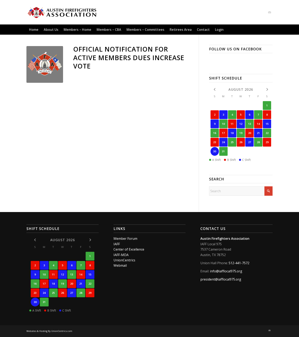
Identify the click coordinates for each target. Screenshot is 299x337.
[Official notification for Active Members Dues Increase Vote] (44, 64)
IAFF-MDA (121, 255)
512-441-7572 (239, 263)
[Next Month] (267, 89)
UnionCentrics (124, 260)
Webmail (120, 265)
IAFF (116, 244)
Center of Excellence (128, 249)
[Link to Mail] (269, 12)
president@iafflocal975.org (220, 279)
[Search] (270, 29)
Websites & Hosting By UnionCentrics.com (49, 331)
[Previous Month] (215, 89)
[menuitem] (33, 29)
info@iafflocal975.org (226, 271)
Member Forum (125, 238)
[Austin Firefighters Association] (62, 12)
